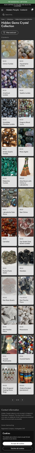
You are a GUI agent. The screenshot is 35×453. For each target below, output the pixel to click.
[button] (32, 10)
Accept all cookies (17, 444)
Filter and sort (11, 33)
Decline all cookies (17, 448)
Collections (10, 19)
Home (2, 19)
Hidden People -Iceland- (17, 10)
